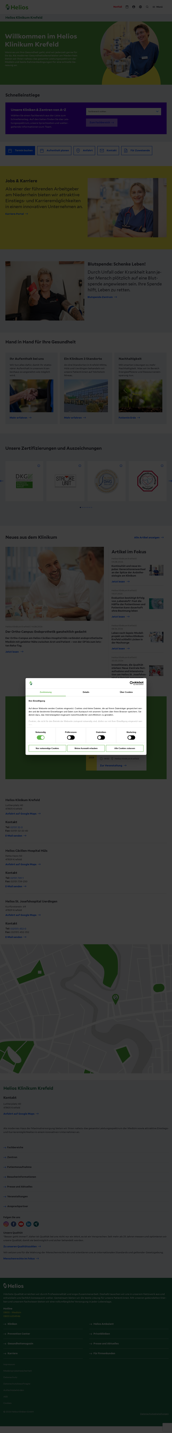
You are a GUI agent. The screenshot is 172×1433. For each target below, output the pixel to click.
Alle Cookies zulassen (124, 748)
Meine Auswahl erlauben (86, 748)
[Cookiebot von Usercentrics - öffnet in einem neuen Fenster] (132, 683)
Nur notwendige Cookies (47, 748)
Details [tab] (86, 692)
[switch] (71, 737)
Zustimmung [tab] (46, 692)
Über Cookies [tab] (126, 692)
